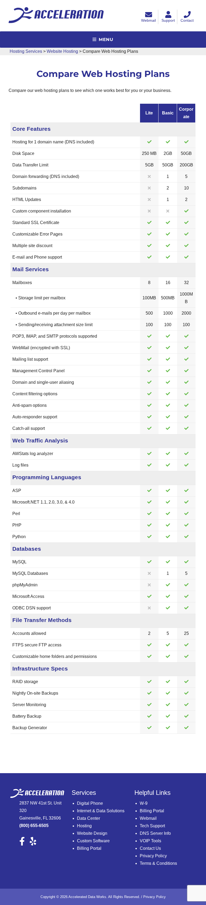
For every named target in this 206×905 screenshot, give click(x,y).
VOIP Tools (150, 841)
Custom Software (93, 841)
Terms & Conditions (158, 863)
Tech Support (152, 826)
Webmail (148, 20)
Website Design (92, 833)
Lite (149, 113)
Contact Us (150, 848)
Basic (168, 113)
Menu (106, 39)
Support (168, 20)
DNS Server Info (155, 833)
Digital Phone (90, 803)
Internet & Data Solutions (100, 811)
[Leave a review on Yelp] (35, 843)
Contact (187, 20)
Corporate (186, 113)
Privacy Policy (153, 856)
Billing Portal (89, 848)
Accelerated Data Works (87, 897)
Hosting (84, 826)
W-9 (144, 803)
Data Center (88, 818)
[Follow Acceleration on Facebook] (24, 843)
